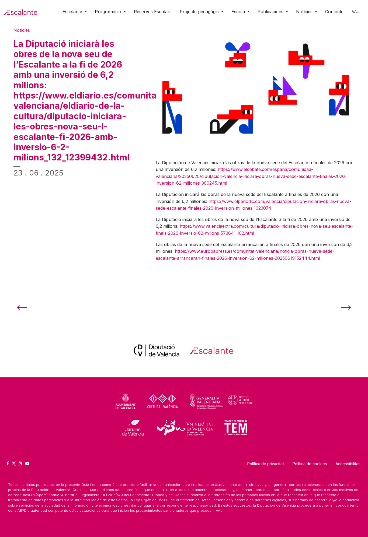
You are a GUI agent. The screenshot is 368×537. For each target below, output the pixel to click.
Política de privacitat (265, 463)
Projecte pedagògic (200, 11)
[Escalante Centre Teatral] (20, 11)
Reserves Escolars (153, 11)
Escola (238, 11)
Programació (109, 11)
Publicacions (271, 11)
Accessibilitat (348, 463)
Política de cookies (310, 463)
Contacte (334, 11)
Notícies (305, 11)
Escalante (73, 11)
